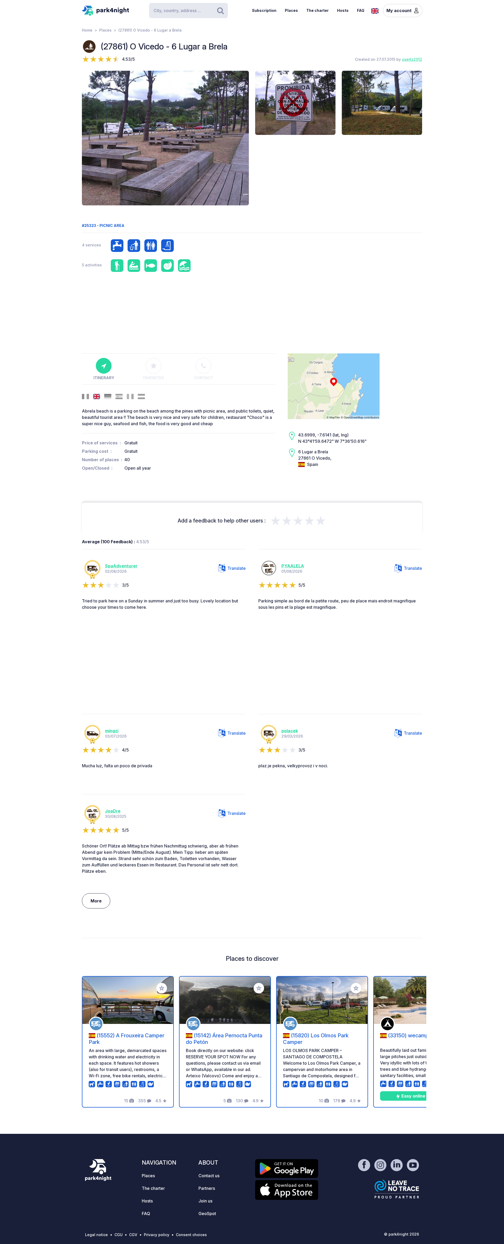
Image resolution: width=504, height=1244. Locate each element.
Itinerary (103, 377)
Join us (205, 1201)
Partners (206, 1188)
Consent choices (191, 1234)
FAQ (360, 10)
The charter (317, 10)
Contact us (208, 1175)
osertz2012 (412, 59)
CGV (133, 1234)
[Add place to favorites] (161, 988)
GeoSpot (207, 1213)
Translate (236, 568)
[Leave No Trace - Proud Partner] (397, 1189)
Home (87, 30)
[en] (375, 10)
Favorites (153, 377)
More (96, 900)
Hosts (343, 10)
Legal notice (96, 1234)
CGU (118, 1234)
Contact (203, 377)
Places (291, 10)
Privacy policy (156, 1234)
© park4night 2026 (401, 1234)
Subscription (264, 10)
